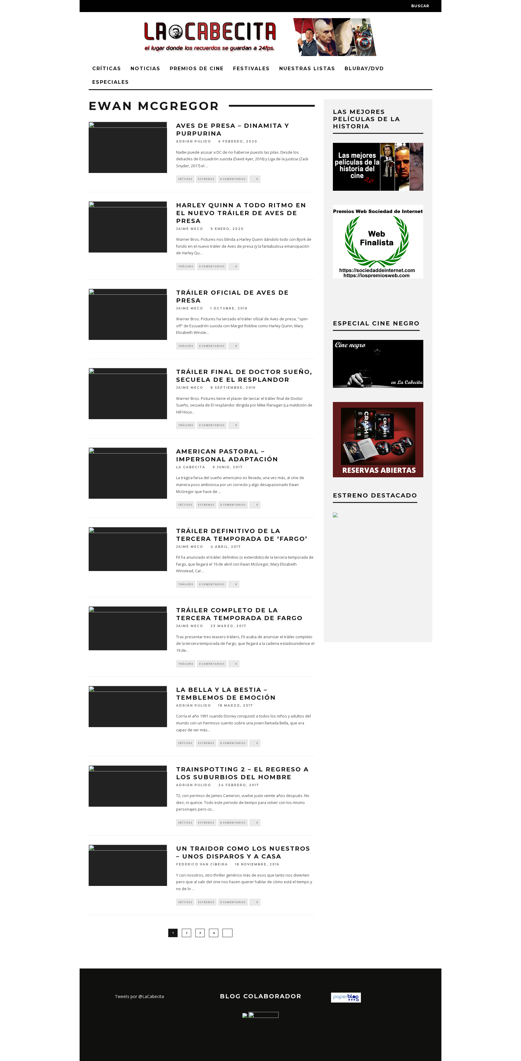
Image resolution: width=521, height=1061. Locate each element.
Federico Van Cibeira (202, 865)
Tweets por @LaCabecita (139, 996)
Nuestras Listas (307, 68)
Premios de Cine (197, 68)
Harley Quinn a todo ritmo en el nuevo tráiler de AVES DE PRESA (241, 213)
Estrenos (206, 178)
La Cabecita (190, 467)
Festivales (251, 68)
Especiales (110, 82)
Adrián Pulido (193, 142)
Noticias (145, 68)
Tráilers (185, 266)
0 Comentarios (233, 178)
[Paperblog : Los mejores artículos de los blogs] (346, 1001)
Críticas (106, 68)
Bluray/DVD (364, 68)
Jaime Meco (189, 229)
